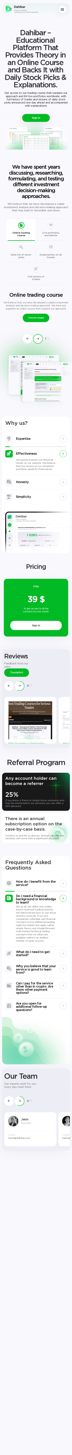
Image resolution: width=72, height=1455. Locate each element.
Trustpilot (16, 672)
